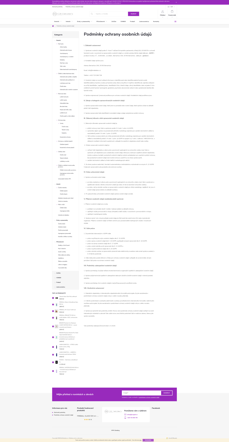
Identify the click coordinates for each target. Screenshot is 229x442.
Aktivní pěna (63, 47)
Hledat (133, 14)
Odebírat (166, 393)
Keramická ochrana (65, 137)
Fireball (58, 282)
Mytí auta (60, 44)
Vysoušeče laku (62, 268)
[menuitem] (58, 21)
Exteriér (58, 40)
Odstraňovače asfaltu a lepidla (68, 77)
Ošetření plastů (64, 144)
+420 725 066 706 (132, 418)
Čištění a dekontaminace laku (66, 73)
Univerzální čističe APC (64, 179)
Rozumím (148, 440)
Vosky (61, 123)
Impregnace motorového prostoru (67, 174)
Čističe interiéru (62, 187)
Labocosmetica (60, 287)
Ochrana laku (61, 120)
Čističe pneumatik (63, 230)
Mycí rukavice (62, 248)
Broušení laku (63, 106)
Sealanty (64, 133)
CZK (171, 7)
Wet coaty (63, 66)
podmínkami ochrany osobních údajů (149, 397)
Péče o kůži (61, 204)
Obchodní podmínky (57, 7)
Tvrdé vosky (65, 126)
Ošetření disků (62, 227)
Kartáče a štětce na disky (65, 236)
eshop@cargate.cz (132, 414)
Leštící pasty (63, 100)
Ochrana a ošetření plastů (65, 141)
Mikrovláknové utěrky (64, 255)
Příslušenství (60, 242)
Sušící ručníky (62, 252)
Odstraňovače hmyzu (66, 50)
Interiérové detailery (63, 215)
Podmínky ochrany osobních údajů (74, 7)
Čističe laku (63, 86)
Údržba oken (61, 152)
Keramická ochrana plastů (67, 147)
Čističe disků (61, 224)
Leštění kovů (63, 113)
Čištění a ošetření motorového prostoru (66, 166)
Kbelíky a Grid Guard (64, 245)
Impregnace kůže (64, 211)
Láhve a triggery (62, 264)
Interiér (58, 184)
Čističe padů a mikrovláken (67, 116)
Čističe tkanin (63, 194)
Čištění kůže (63, 208)
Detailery (62, 60)
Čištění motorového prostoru (68, 170)
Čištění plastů (63, 191)
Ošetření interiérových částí (65, 198)
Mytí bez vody (64, 63)
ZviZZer (58, 273)
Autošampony (64, 53)
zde (140, 440)
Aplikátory (61, 258)
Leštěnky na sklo (64, 161)
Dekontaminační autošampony (68, 69)
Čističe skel (63, 155)
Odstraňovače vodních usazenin (69, 89)
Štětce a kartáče (62, 261)
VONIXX (58, 278)
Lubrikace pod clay (65, 83)
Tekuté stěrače (64, 158)
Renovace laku (62, 94)
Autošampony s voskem (66, 57)
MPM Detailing (115, 430)
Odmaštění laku (64, 103)
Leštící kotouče (64, 97)
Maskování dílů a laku (66, 110)
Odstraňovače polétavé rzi (67, 80)
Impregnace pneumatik (64, 233)
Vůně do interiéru (63, 201)
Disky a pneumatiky (62, 220)
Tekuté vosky (65, 130)
